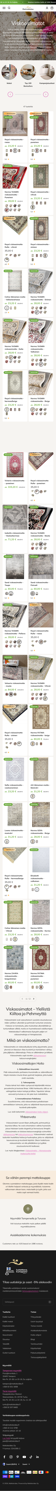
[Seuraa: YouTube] (24, 1457)
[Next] (45, 94)
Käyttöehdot (36, 1348)
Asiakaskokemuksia (39, 1330)
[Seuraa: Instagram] (11, 1457)
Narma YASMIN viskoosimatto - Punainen (12, 195)
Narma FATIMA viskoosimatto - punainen (37, 976)
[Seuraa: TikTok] (31, 1457)
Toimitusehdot (36, 1344)
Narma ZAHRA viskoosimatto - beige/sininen (11, 976)
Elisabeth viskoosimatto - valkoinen (37, 878)
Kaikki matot (8, 1321)
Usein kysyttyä (37, 1321)
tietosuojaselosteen (30, 1291)
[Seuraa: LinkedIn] (37, 1457)
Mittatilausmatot (9, 1330)
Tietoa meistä (36, 1326)
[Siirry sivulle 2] (33, 998)
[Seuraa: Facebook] (4, 1457)
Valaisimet (7, 1348)
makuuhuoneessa (25, 1134)
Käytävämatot (8, 1326)
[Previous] (10, 94)
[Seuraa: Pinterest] (17, 1457)
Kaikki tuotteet (9, 1317)
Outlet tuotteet (9, 1353)
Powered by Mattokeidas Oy (28, 1483)
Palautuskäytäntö (38, 1353)
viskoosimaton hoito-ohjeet (36, 1112)
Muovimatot (8, 1335)
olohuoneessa (9, 1134)
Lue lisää (6, 1438)
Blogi (33, 1339)
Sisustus (6, 1339)
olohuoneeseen (39, 1055)
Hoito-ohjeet (36, 1335)
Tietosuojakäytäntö (38, 1357)
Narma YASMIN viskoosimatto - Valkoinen (38, 349)
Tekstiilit (6, 1344)
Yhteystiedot (36, 1317)
